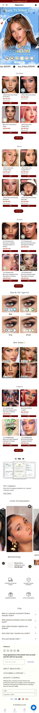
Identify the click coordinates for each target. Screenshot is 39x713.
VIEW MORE (19, 138)
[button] (3, 5)
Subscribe (30, 662)
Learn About (7, 493)
